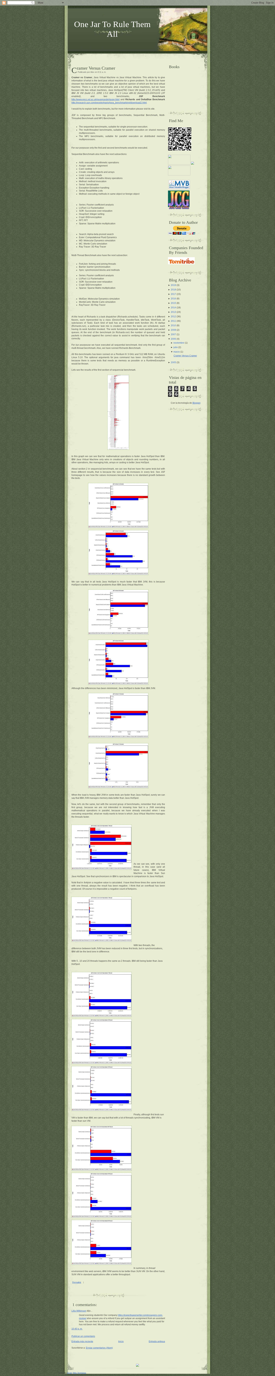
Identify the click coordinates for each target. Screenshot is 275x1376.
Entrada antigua (157, 1341)
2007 (173, 334)
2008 (173, 330)
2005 (173, 362)
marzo (176, 351)
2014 (173, 307)
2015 (173, 303)
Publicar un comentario (83, 1336)
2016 (173, 298)
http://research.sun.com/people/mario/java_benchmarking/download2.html (109, 102)
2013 (173, 312)
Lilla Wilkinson (78, 1311)
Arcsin (69, 1373)
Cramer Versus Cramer (96, 68)
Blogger (196, 403)
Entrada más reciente (82, 1341)
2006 (173, 339)
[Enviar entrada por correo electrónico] (84, 1282)
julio (175, 347)
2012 (173, 316)
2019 (173, 285)
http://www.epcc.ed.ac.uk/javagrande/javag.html (95, 99)
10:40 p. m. (76, 1328)
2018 (173, 289)
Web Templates (79, 1373)
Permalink (76, 1282)
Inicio (121, 1341)
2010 (173, 325)
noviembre (178, 343)
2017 (173, 294)
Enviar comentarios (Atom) (99, 1348)
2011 (173, 321)
